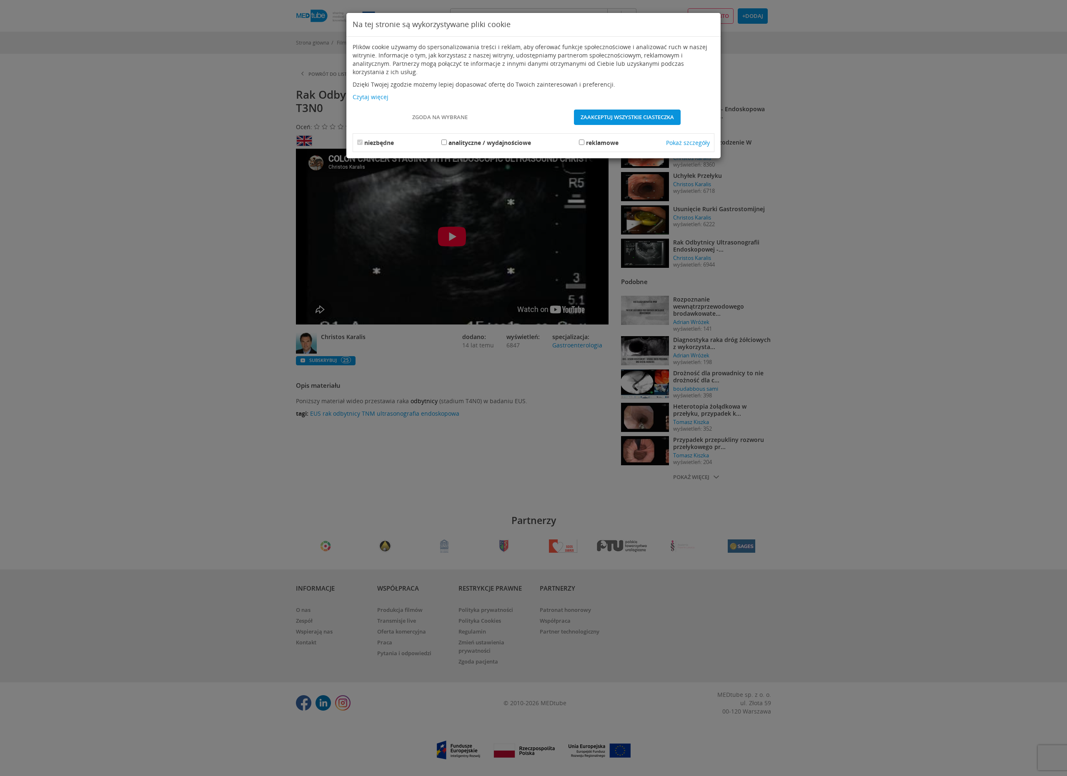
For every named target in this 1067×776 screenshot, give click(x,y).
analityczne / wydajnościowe (489, 143)
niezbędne (379, 143)
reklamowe (602, 143)
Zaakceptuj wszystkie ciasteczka (627, 117)
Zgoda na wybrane (440, 117)
